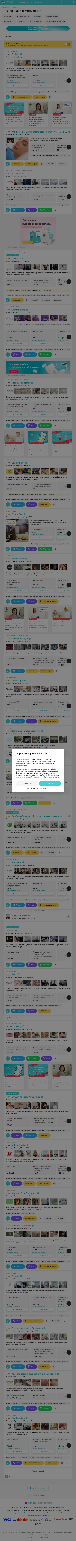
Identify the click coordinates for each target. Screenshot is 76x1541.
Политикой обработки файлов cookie (45, 777)
